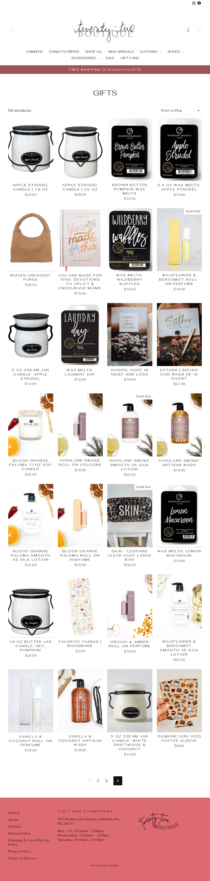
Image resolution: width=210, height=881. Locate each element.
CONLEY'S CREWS (64, 51)
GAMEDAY (34, 51)
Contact (15, 826)
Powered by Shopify (105, 865)
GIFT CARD (130, 58)
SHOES (174, 51)
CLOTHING (149, 51)
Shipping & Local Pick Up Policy (28, 842)
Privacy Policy (19, 851)
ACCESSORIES (84, 58)
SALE (110, 58)
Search (14, 813)
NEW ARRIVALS (121, 51)
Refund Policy (19, 833)
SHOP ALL (93, 51)
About (13, 820)
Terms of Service (22, 858)
